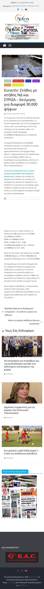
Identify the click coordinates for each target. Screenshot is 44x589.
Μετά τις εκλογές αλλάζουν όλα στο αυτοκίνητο (23, 322)
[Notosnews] (4, 45)
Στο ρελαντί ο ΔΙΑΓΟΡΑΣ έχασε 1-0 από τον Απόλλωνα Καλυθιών (21, 452)
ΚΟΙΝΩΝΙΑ (36, 81)
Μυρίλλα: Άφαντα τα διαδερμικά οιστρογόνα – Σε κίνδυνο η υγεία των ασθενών (21, 311)
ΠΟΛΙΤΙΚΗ (7, 85)
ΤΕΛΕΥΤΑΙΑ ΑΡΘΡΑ (18, 85)
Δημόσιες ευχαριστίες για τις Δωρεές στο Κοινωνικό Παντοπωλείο (19, 410)
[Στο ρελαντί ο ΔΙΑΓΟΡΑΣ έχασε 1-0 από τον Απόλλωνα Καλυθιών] (22, 427)
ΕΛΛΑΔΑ (28, 81)
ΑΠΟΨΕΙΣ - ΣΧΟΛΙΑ (18, 81)
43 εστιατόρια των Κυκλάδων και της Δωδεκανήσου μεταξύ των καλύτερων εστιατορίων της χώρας (21, 365)
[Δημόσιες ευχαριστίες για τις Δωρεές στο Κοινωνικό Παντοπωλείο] (22, 384)
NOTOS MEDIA (20, 114)
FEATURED (7, 81)
